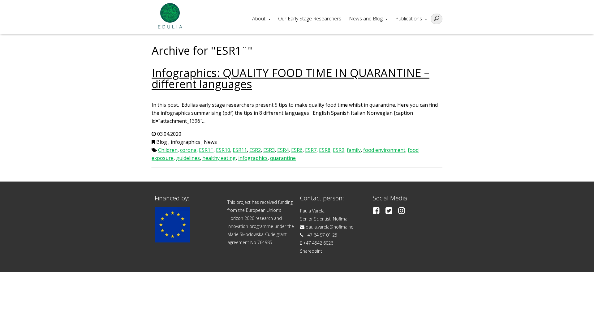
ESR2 (255, 150)
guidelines (188, 158)
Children (168, 150)
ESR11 (240, 150)
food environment (384, 150)
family (354, 150)
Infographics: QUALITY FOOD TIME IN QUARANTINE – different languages (290, 78)
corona (188, 150)
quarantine (283, 158)
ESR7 (310, 150)
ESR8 (324, 150)
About (258, 18)
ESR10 (223, 150)
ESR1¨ (206, 150)
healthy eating (219, 158)
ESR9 (338, 150)
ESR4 (283, 150)
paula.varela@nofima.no (330, 227)
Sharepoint (311, 251)
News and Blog (366, 18)
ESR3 (269, 150)
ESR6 (297, 150)
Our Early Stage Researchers (309, 18)
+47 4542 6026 (318, 243)
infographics (253, 158)
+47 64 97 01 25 (321, 235)
